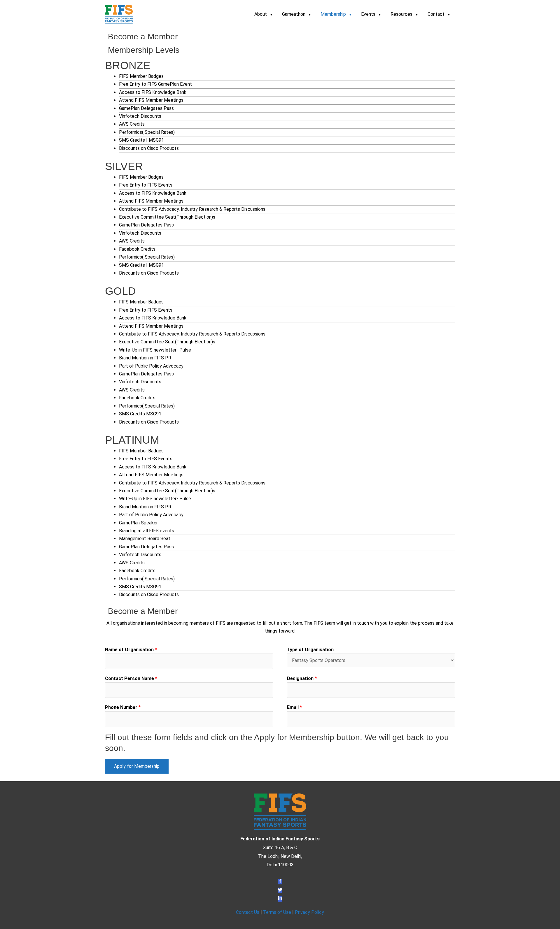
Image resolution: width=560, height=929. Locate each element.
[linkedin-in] (280, 899)
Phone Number (123, 707)
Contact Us (247, 912)
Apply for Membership (137, 766)
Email (294, 707)
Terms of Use (277, 912)
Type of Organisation (310, 649)
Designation (302, 678)
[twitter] (280, 890)
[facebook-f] (280, 881)
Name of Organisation (131, 649)
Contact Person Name (131, 678)
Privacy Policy (309, 912)
